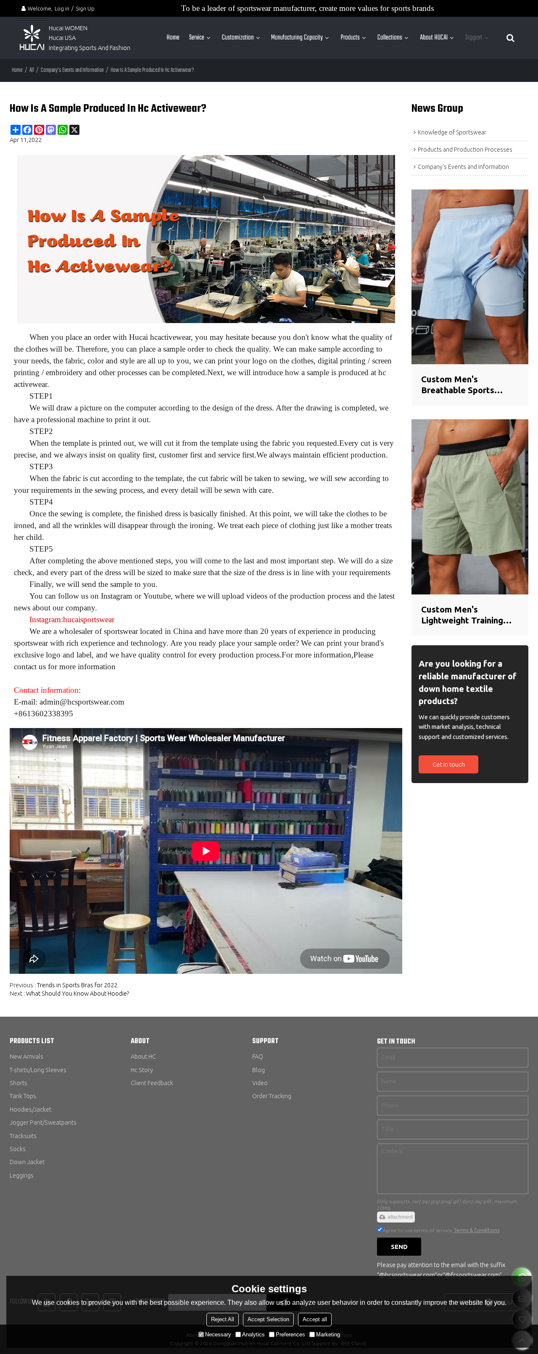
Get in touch (449, 764)
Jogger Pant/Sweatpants (43, 1122)
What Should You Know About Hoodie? (77, 993)
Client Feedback (152, 1082)
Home (172, 37)
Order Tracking (271, 1095)
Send (399, 1246)
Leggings (22, 1175)
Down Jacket (27, 1161)
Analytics (253, 1334)
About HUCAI (434, 37)
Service (196, 37)
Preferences (290, 1334)
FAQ (257, 1056)
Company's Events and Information (72, 70)
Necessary (218, 1334)
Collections (389, 37)
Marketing (328, 1334)
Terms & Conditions (476, 1230)
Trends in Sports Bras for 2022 (77, 985)
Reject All (222, 1319)
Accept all (315, 1319)
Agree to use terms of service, (440, 1230)
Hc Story (142, 1069)
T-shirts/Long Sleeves (38, 1069)
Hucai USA (62, 37)
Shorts (18, 1082)
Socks (18, 1148)
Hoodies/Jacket (30, 1109)
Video (260, 1082)
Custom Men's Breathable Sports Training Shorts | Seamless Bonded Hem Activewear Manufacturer (467, 385)
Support (474, 37)
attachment (400, 1217)
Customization (238, 37)
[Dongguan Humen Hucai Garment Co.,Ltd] (32, 38)
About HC (143, 1056)
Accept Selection (268, 1319)
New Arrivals (26, 1056)
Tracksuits (23, 1135)
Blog (258, 1069)
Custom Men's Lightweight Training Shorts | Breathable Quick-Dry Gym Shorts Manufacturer (465, 615)
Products (350, 37)
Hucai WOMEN (69, 28)
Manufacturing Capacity (297, 37)
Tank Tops (23, 1095)
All (31, 70)
